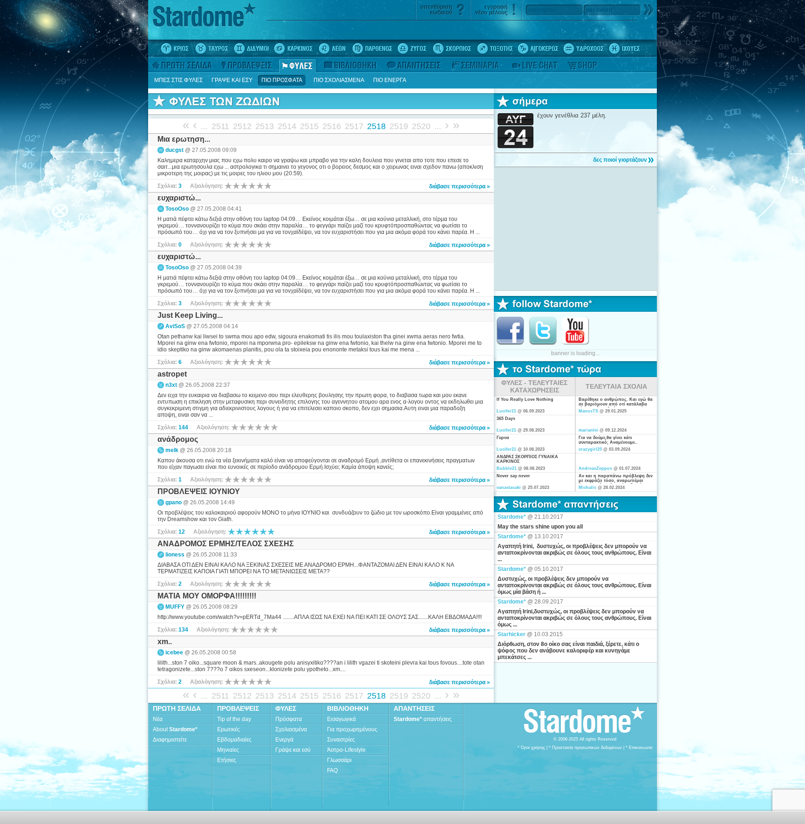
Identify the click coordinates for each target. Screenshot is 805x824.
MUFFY (174, 607)
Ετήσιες (226, 760)
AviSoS (175, 326)
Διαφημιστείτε (170, 739)
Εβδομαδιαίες (234, 739)
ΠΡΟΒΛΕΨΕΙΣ (238, 708)
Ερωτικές (228, 729)
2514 (287, 126)
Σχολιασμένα (291, 729)
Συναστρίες (341, 739)
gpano (173, 502)
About (175, 729)
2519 (398, 126)
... (204, 126)
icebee (174, 652)
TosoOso (177, 209)
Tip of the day (234, 719)
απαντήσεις (423, 719)
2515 (309, 126)
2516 (331, 126)
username (541, 10)
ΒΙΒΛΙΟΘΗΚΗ (347, 708)
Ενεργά (284, 739)
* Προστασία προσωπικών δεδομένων (585, 747)
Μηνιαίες (228, 750)
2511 (220, 126)
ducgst (174, 150)
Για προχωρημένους (352, 729)
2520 (421, 126)
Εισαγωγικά (341, 719)
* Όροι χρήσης (531, 747)
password (599, 10)
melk (171, 450)
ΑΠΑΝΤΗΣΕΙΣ (414, 708)
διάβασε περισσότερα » (459, 186)
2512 (242, 126)
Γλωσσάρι (339, 760)
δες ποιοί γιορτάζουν (620, 160)
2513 (264, 126)
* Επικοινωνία (639, 747)
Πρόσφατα (288, 719)
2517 (354, 126)
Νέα (158, 719)
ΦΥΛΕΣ (285, 708)
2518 (376, 126)
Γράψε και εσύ (293, 750)
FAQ (332, 770)
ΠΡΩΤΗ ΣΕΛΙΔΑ (177, 708)
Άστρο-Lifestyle (346, 750)
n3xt (171, 385)
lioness (174, 554)
